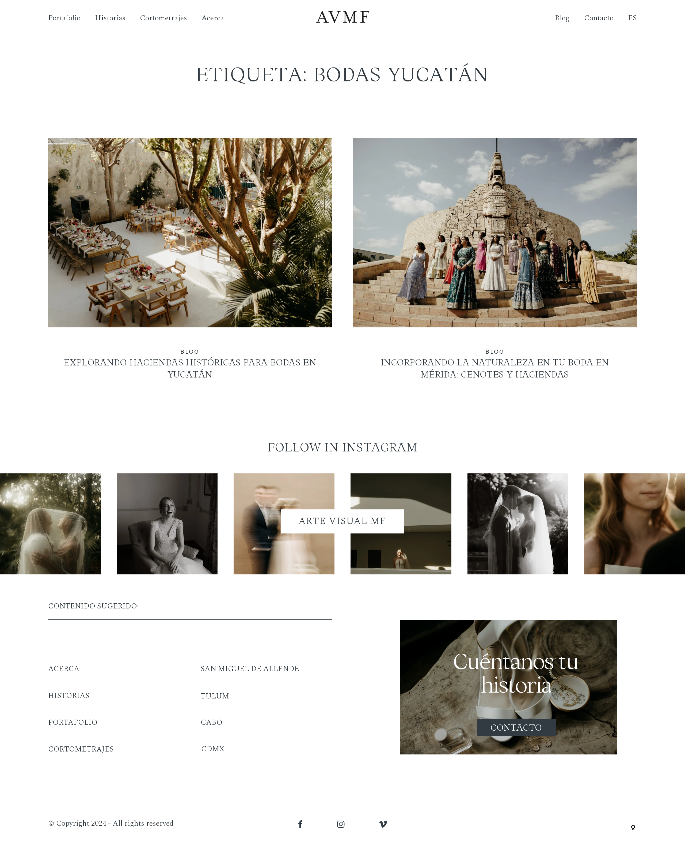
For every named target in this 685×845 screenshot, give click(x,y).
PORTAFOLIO (72, 722)
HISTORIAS (68, 695)
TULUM (215, 696)
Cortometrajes (163, 18)
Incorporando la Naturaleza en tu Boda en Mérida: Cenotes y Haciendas (495, 266)
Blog (562, 18)
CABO (211, 722)
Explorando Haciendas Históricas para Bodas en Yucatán (189, 266)
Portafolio (64, 18)
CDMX (212, 749)
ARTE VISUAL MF (342, 521)
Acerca (212, 18)
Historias (110, 18)
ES (632, 18)
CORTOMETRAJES (81, 749)
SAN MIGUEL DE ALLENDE (250, 669)
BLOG (189, 352)
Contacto (599, 18)
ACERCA (63, 669)
